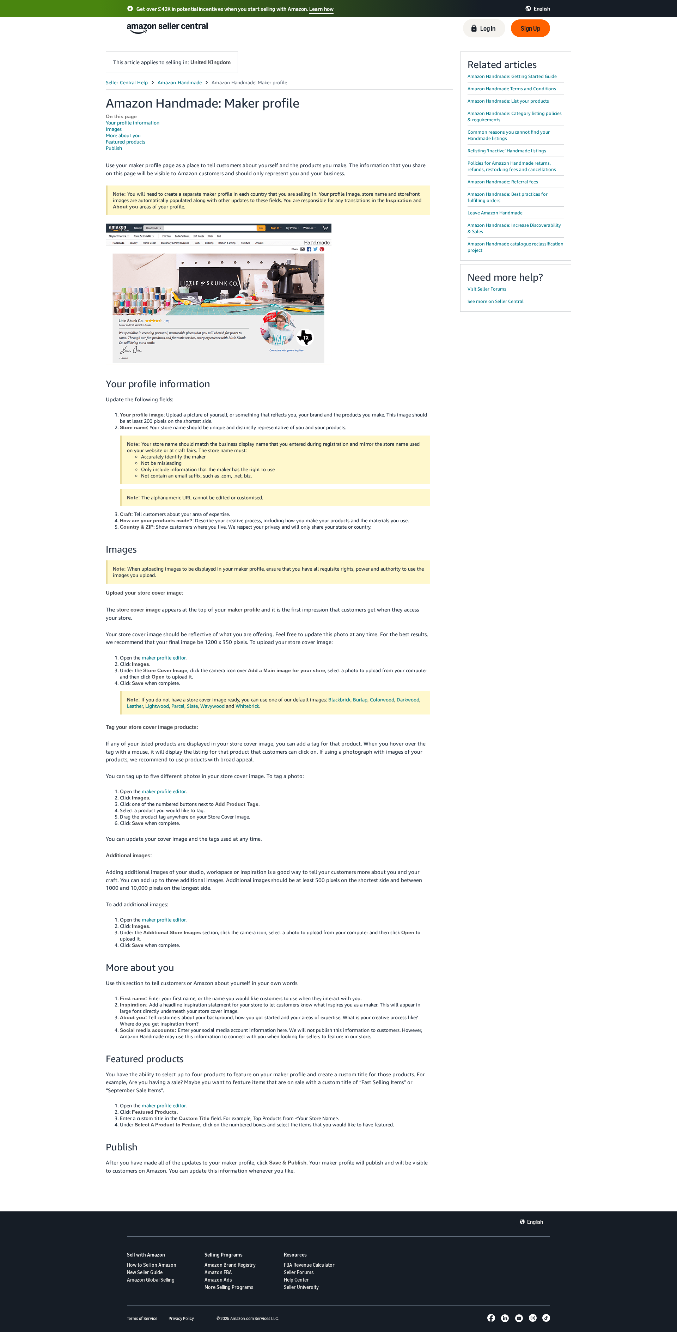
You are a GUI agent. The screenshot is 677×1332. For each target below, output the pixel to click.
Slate (192, 706)
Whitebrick (247, 706)
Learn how (321, 8)
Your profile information (132, 123)
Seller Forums (299, 1272)
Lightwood (157, 706)
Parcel (177, 706)
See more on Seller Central (496, 301)
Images (114, 129)
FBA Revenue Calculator (309, 1265)
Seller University (301, 1287)
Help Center (296, 1280)
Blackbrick (339, 700)
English (535, 1221)
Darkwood (408, 700)
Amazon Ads (218, 1280)
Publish (114, 148)
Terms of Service (142, 1318)
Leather (135, 706)
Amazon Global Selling (151, 1280)
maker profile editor (163, 658)
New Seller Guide (145, 1272)
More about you (123, 135)
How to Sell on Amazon (151, 1265)
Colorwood (382, 700)
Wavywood (212, 706)
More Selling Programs (229, 1287)
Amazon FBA (218, 1272)
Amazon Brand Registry (230, 1265)
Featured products (125, 142)
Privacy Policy (181, 1318)
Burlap (360, 700)
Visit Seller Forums (487, 289)
